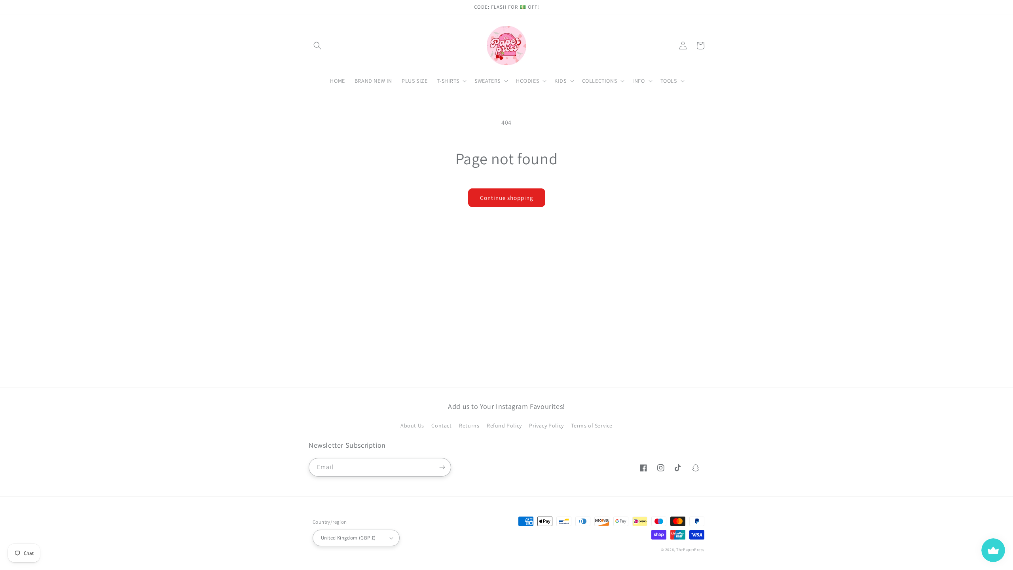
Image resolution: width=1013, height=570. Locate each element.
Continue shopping (506, 197)
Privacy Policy (546, 425)
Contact (441, 425)
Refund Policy (504, 425)
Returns (469, 425)
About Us (412, 425)
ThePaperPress (690, 549)
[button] (317, 45)
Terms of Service (592, 425)
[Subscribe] (442, 467)
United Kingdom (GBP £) (348, 537)
